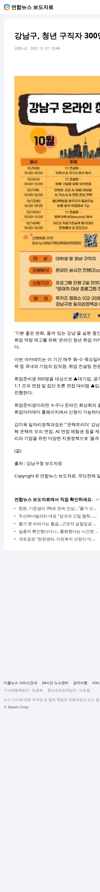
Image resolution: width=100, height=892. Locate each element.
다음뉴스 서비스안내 (20, 682)
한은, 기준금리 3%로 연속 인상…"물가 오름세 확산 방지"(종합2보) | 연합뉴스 (59, 508)
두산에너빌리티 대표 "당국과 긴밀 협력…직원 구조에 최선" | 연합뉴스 (59, 516)
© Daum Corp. (16, 707)
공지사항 (80, 682)
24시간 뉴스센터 (55, 682)
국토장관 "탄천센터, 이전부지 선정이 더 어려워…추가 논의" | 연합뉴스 (59, 539)
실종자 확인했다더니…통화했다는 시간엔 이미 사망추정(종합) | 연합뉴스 (59, 531)
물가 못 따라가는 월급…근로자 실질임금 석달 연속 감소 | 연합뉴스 (59, 523)
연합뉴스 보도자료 (32, 7)
